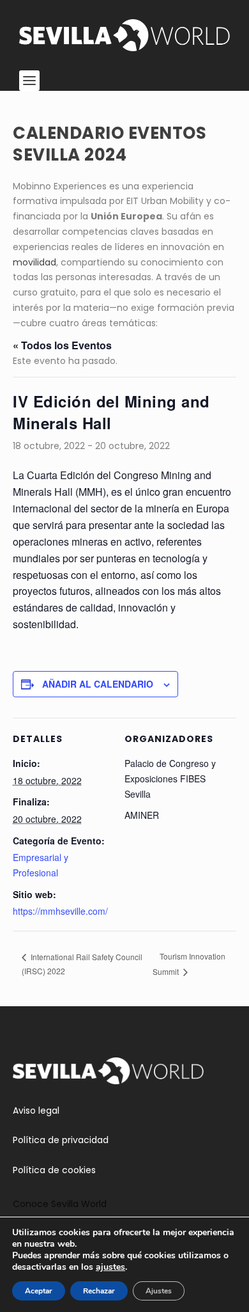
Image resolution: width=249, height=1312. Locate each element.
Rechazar (99, 1291)
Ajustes (159, 1291)
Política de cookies (54, 1170)
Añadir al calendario (97, 683)
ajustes (110, 1267)
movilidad (34, 262)
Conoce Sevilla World (60, 1203)
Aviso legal (36, 1110)
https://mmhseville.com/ (60, 911)
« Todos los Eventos (62, 345)
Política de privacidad (61, 1140)
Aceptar (38, 1291)
